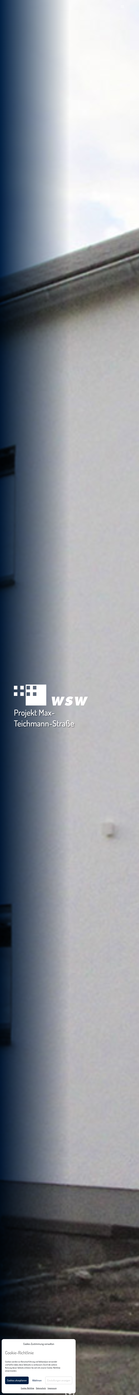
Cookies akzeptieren (17, 1380)
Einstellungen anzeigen (58, 1380)
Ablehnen (37, 1380)
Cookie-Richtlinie (27, 1388)
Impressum (52, 1388)
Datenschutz (41, 1388)
